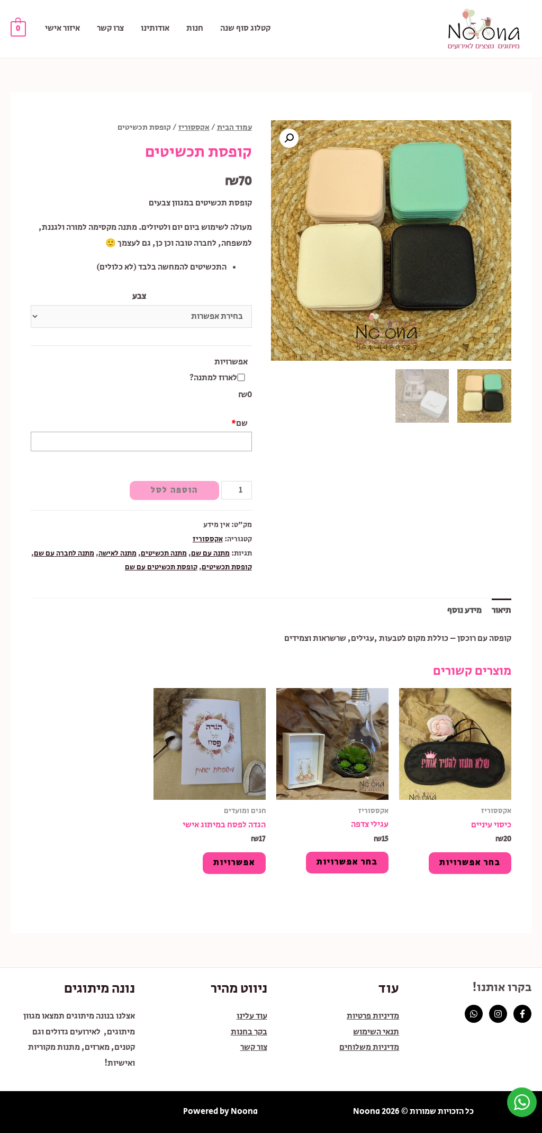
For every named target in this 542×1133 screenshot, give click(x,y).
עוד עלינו (252, 1016)
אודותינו (155, 28)
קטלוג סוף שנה (245, 28)
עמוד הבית (234, 127)
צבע (139, 296)
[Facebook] (522, 1014)
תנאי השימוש (376, 1032)
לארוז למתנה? (213, 378)
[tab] (501, 611)
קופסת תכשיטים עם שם (161, 567)
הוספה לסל (174, 490)
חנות (194, 28)
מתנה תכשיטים (164, 553)
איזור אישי (62, 28)
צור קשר (253, 1047)
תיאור (501, 610)
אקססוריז (194, 127)
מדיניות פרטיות (373, 1016)
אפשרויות (231, 362)
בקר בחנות (249, 1032)
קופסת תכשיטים (227, 567)
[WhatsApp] (474, 1014)
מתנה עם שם (210, 553)
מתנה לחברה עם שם (64, 553)
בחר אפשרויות (470, 863)
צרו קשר (110, 28)
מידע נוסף (464, 610)
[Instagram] (498, 1014)
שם (239, 423)
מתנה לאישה (117, 553)
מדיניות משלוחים (369, 1047)
